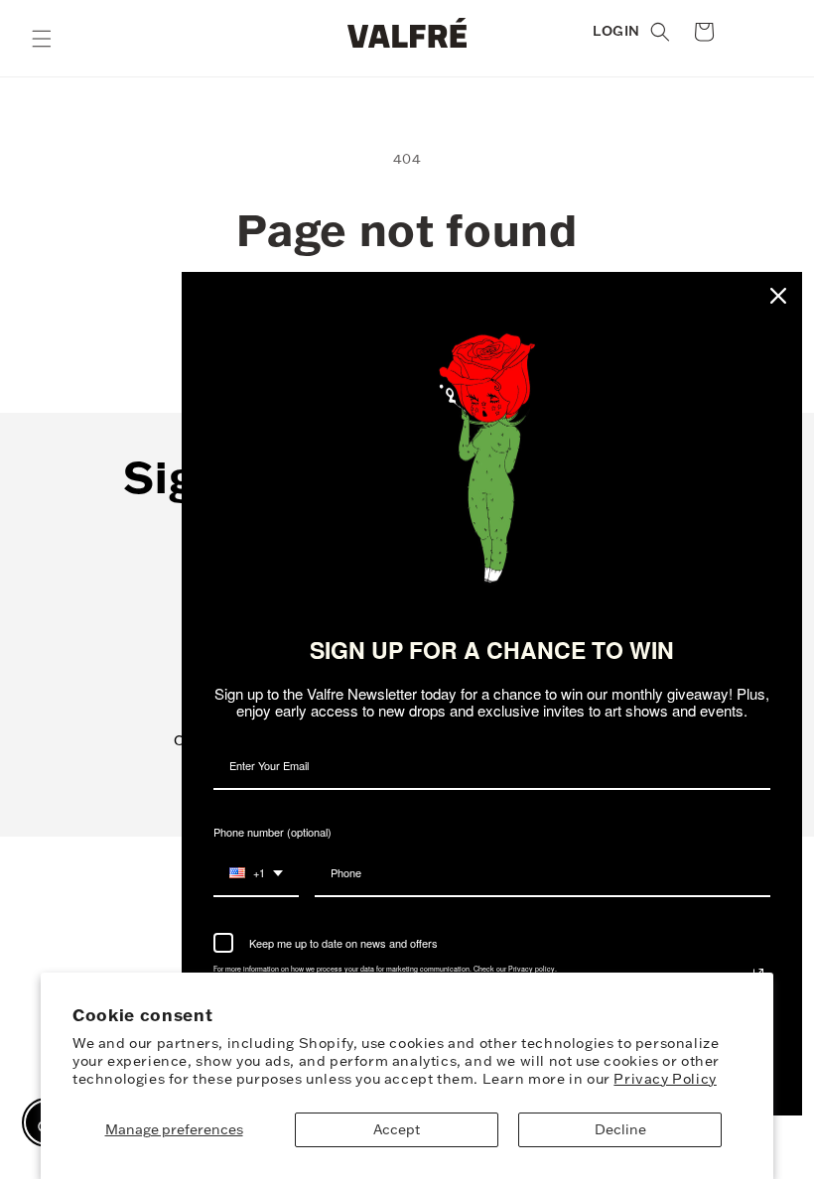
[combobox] (256, 874)
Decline (620, 1129)
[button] (42, 39)
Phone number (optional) (272, 832)
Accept (396, 1129)
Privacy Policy (664, 1079)
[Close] (778, 296)
